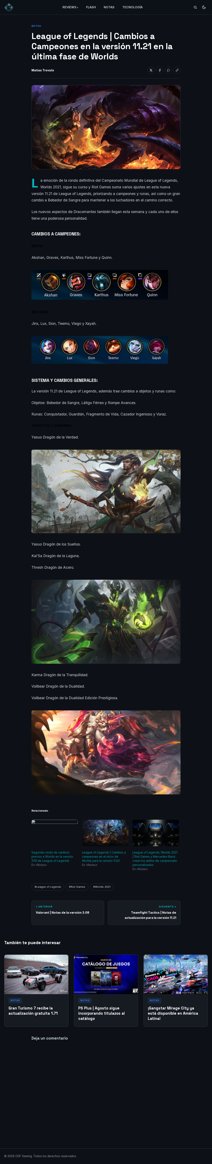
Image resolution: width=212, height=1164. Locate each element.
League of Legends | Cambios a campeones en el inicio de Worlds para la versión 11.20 (104, 856)
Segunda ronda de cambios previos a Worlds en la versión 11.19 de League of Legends (52, 856)
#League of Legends (48, 886)
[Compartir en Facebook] (159, 70)
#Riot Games (77, 886)
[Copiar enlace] (177, 70)
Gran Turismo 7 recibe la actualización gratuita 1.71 (33, 1011)
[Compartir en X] (150, 70)
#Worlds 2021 (102, 886)
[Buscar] (195, 7)
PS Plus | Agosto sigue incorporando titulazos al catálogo (101, 1013)
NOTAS (109, 7)
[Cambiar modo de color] (204, 7)
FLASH (91, 7)
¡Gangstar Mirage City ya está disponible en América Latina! (173, 1013)
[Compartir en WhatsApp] (168, 70)
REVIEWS (69, 7)
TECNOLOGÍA (132, 7)
